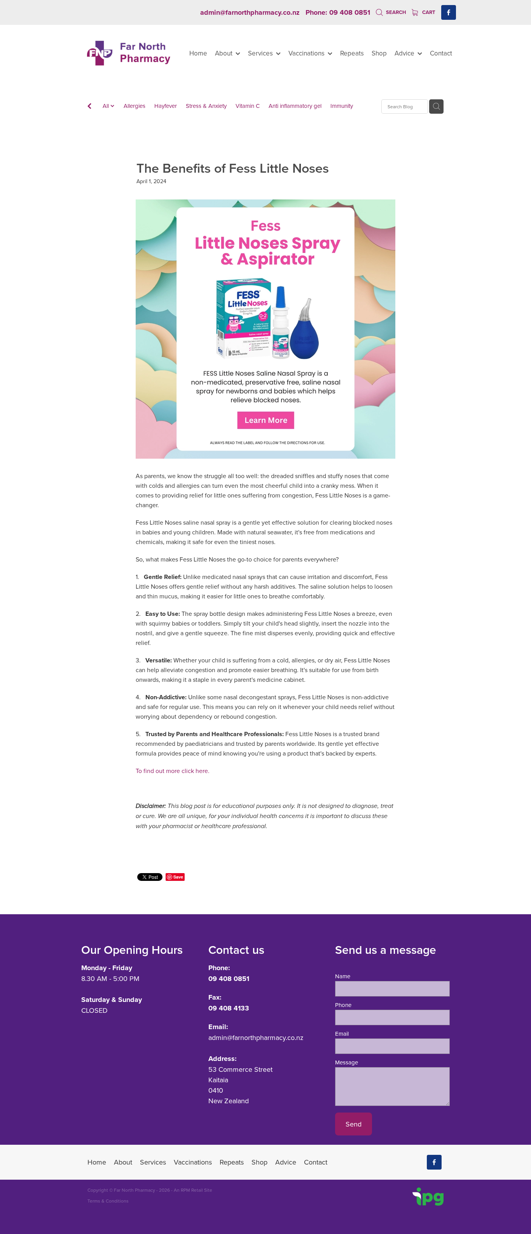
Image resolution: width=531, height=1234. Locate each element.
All (106, 106)
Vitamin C (248, 106)
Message (346, 1062)
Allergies (134, 106)
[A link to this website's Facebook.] (448, 12)
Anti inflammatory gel (295, 106)
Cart (428, 12)
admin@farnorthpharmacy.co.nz (250, 12)
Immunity (341, 106)
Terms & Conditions (108, 1201)
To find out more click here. (173, 770)
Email (342, 1033)
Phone (343, 1005)
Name (342, 976)
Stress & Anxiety (206, 106)
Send (354, 1124)
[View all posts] (89, 106)
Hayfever (165, 106)
